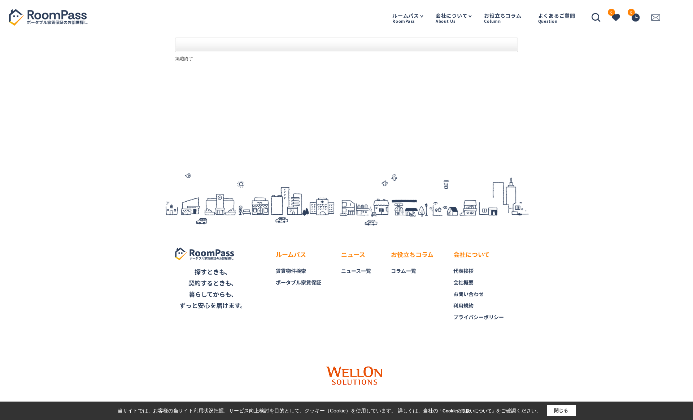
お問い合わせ (468, 293)
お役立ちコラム (502, 17)
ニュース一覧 (356, 270)
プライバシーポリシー (478, 317)
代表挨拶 (463, 270)
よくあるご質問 (556, 17)
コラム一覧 (403, 270)
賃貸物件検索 (291, 270)
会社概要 (463, 282)
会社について (452, 17)
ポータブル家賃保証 (298, 282)
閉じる (561, 410)
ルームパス (405, 17)
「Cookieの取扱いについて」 (467, 410)
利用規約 (463, 305)
